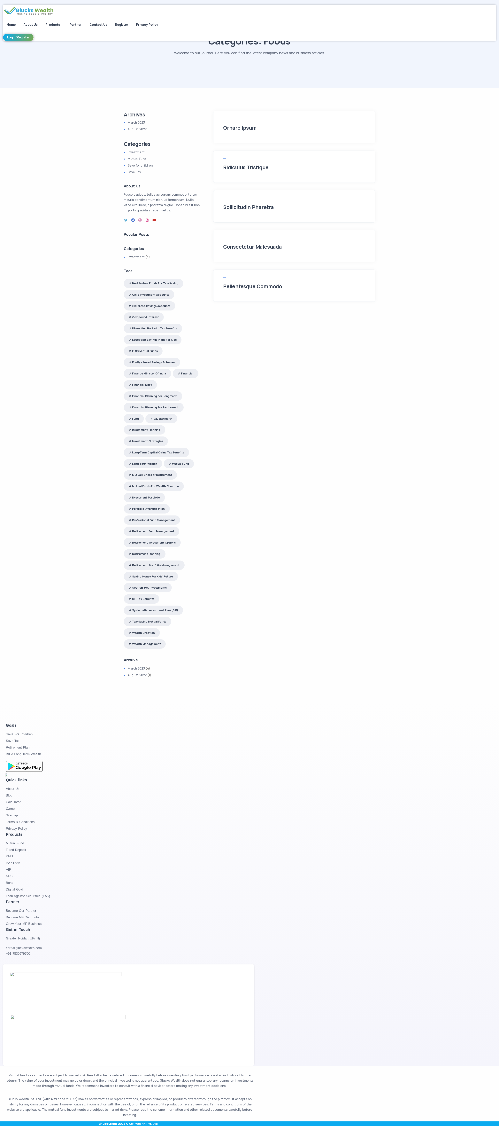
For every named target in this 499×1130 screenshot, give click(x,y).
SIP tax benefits (143, 599)
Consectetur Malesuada (252, 246)
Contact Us (98, 24)
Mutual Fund (137, 159)
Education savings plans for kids (154, 339)
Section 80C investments (149, 587)
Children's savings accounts (151, 306)
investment (136, 152)
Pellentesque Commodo (252, 286)
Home (11, 24)
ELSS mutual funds (145, 351)
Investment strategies (147, 441)
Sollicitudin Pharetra (248, 207)
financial (187, 373)
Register (121, 24)
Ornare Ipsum (240, 127)
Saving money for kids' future (152, 576)
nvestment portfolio (146, 497)
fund (135, 418)
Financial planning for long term (154, 396)
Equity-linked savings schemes (153, 362)
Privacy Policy (147, 24)
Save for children (140, 165)
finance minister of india (149, 373)
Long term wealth (144, 464)
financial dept (142, 385)
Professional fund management (153, 520)
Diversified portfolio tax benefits (154, 328)
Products (52, 24)
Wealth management (146, 644)
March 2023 (136, 122)
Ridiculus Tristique (246, 167)
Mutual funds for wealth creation (155, 486)
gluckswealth (163, 418)
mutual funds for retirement (152, 475)
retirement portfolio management (156, 565)
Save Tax (134, 172)
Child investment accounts (150, 294)
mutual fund (180, 464)
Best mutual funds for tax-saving (155, 283)
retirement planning (146, 554)
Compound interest (145, 317)
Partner (76, 24)
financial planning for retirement (155, 407)
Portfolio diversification (148, 509)
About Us (31, 24)
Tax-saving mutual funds (149, 621)
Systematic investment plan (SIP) (155, 610)
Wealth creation (143, 633)
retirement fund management (153, 531)
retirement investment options (154, 542)
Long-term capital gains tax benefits (158, 452)
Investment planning (146, 430)
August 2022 (137, 129)
